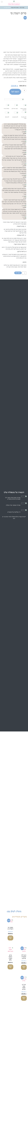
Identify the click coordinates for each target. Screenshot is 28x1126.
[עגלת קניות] (1, 1)
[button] (26, 1)
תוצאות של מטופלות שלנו (14, 492)
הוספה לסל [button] (10, 937)
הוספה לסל (15, 92)
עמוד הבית (22, 7)
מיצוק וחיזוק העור (15, 7)
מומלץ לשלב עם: (14, 911)
